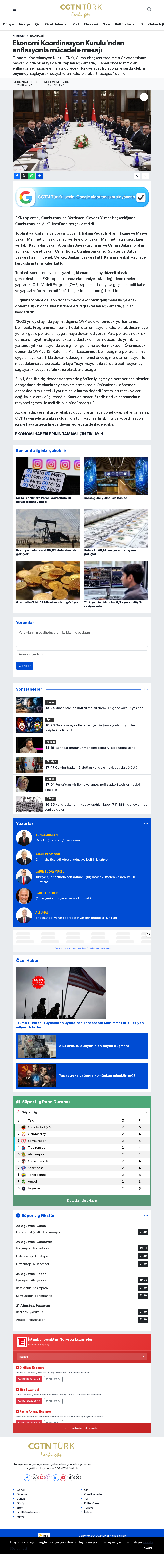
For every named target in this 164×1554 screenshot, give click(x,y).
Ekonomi (91, 24)
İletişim (88, 1512)
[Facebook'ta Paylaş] (17, 176)
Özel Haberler (56, 24)
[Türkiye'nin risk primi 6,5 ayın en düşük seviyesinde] (116, 580)
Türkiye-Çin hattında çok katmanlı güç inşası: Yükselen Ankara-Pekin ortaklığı (85, 879)
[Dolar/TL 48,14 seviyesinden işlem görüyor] (116, 528)
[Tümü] (146, 689)
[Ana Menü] (14, 9)
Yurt (76, 24)
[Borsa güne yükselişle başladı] (116, 476)
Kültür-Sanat (125, 24)
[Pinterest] (41, 1477)
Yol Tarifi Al (54, 1379)
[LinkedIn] (56, 1477)
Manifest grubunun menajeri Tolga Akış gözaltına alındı (91, 748)
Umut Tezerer (46, 893)
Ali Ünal (41, 912)
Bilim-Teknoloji (152, 24)
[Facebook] (27, 1477)
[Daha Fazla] (39, 176)
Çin (37, 24)
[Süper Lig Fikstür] (146, 1215)
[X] (34, 1477)
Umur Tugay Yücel (49, 871)
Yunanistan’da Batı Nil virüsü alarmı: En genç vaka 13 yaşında (94, 708)
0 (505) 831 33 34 (30, 1379)
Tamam (148, 1548)
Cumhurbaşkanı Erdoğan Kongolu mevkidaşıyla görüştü (91, 767)
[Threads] (77, 1477)
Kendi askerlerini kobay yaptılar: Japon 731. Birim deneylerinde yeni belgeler (96, 807)
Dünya (8, 24)
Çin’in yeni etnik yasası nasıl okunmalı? (63, 898)
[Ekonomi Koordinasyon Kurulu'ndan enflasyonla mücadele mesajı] (82, 130)
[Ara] (149, 9)
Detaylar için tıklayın (82, 1200)
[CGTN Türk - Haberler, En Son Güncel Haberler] (81, 9)
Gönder (25, 666)
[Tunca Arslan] (24, 837)
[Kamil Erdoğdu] (24, 857)
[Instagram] (48, 1477)
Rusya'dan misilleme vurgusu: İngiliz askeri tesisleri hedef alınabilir (92, 787)
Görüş (21, 1503)
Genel (21, 1489)
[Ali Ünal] (24, 915)
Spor (106, 24)
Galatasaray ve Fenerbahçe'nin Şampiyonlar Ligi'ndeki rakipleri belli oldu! (90, 728)
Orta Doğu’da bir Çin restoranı (58, 840)
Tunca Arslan (46, 835)
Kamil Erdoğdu (47, 854)
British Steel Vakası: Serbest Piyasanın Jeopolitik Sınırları (76, 918)
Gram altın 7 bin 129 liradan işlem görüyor (47, 602)
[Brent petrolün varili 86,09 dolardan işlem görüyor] (48, 528)
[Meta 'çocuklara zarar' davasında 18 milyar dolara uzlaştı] (48, 476)
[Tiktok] (70, 1477)
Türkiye (24, 24)
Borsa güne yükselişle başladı (106, 498)
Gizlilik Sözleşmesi (28, 1512)
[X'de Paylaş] (24, 176)
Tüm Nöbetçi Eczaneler (83, 1428)
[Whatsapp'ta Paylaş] (31, 176)
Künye (21, 1516)
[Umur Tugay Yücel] (24, 876)
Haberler (19, 35)
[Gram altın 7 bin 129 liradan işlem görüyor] (48, 580)
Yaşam (50, 742)
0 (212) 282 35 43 (30, 1401)
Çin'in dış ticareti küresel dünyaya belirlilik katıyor (72, 859)
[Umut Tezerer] (24, 896)
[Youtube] (63, 1477)
